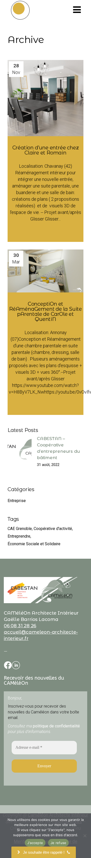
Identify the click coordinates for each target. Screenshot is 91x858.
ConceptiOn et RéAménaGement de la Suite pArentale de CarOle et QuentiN (45, 311)
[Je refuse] (84, 835)
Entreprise (17, 500)
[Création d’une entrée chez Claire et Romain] (45, 98)
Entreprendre (19, 536)
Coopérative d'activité (53, 528)
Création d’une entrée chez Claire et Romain (45, 150)
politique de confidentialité (56, 726)
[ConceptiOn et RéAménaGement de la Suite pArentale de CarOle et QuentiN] (45, 270)
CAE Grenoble (20, 528)
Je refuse (58, 843)
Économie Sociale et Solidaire (34, 543)
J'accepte (35, 843)
